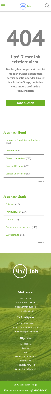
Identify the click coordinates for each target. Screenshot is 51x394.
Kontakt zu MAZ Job (25, 364)
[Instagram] (28, 284)
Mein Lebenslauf (26, 310)
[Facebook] (23, 284)
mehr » (41, 181)
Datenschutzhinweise (25, 356)
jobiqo (34, 384)
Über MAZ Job (25, 344)
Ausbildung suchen (25, 302)
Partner (25, 348)
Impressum (25, 360)
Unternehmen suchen (25, 306)
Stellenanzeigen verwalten (26, 331)
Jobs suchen (25, 103)
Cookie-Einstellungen (25, 368)
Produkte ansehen (25, 323)
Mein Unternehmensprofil (25, 327)
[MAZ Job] (25, 5)
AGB (25, 352)
